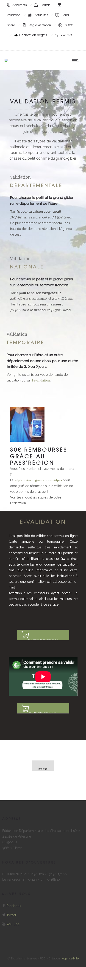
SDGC (69, 25)
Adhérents (19, 5)
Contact (66, 35)
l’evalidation (41, 380)
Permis (46, 5)
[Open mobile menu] (76, 60)
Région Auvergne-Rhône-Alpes (38, 480)
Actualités (41, 15)
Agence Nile (70, 958)
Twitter (11, 915)
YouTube (12, 924)
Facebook (13, 906)
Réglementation (40, 25)
